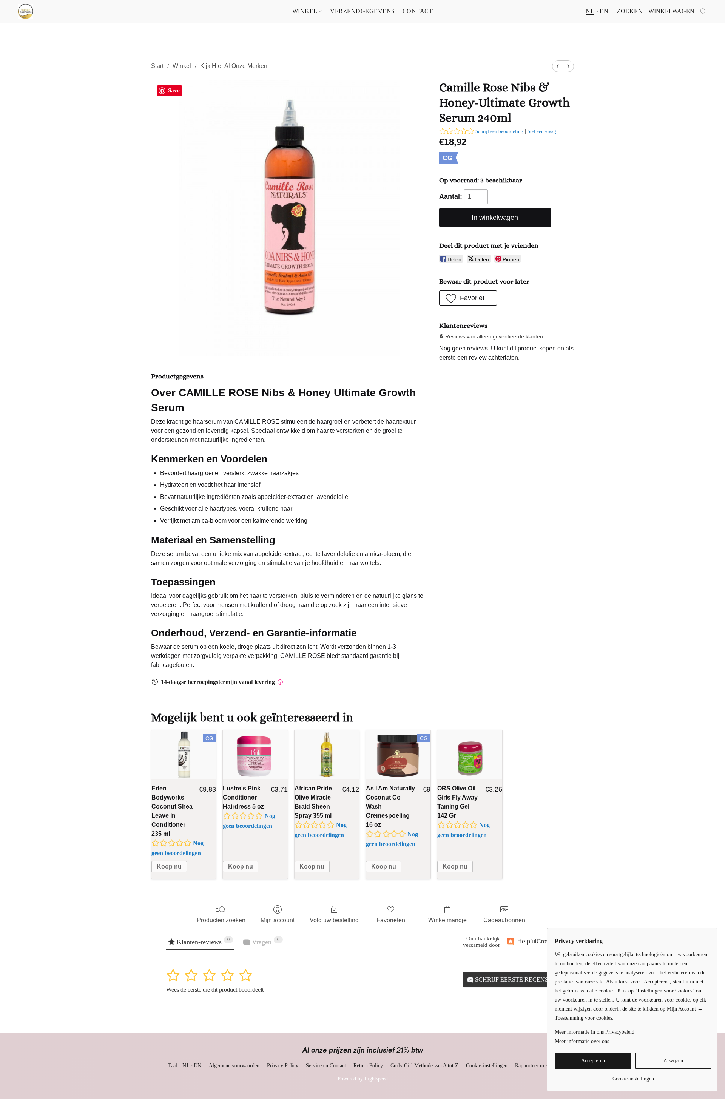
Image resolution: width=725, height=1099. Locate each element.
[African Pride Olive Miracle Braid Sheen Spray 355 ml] (327, 754)
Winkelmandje (447, 920)
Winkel (305, 11)
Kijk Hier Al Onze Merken (233, 66)
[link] (633, 1076)
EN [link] (197, 1065)
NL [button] (590, 11)
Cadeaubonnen (504, 920)
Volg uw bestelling (334, 920)
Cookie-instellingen (487, 1065)
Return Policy (368, 1065)
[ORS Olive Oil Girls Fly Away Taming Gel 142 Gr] (469, 754)
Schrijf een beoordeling (499, 131)
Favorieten (390, 920)
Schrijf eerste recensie (514, 979)
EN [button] (604, 11)
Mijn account (278, 920)
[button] (25, 11)
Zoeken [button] (630, 11)
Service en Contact (326, 1065)
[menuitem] (557, 66)
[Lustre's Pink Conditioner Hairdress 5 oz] (255, 754)
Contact (418, 11)
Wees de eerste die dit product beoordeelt (215, 989)
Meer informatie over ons (582, 1041)
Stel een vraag (542, 131)
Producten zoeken (221, 920)
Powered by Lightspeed (363, 1079)
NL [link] (186, 1065)
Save (174, 90)
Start (157, 66)
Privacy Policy (282, 1065)
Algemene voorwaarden (234, 1065)
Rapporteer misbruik (537, 1065)
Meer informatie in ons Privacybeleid (594, 1032)
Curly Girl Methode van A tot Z (424, 1065)
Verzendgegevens (362, 11)
